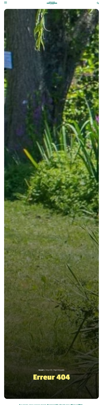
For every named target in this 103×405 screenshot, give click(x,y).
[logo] (52, 3)
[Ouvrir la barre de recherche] (98, 3)
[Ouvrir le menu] (5, 3)
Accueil (41, 370)
